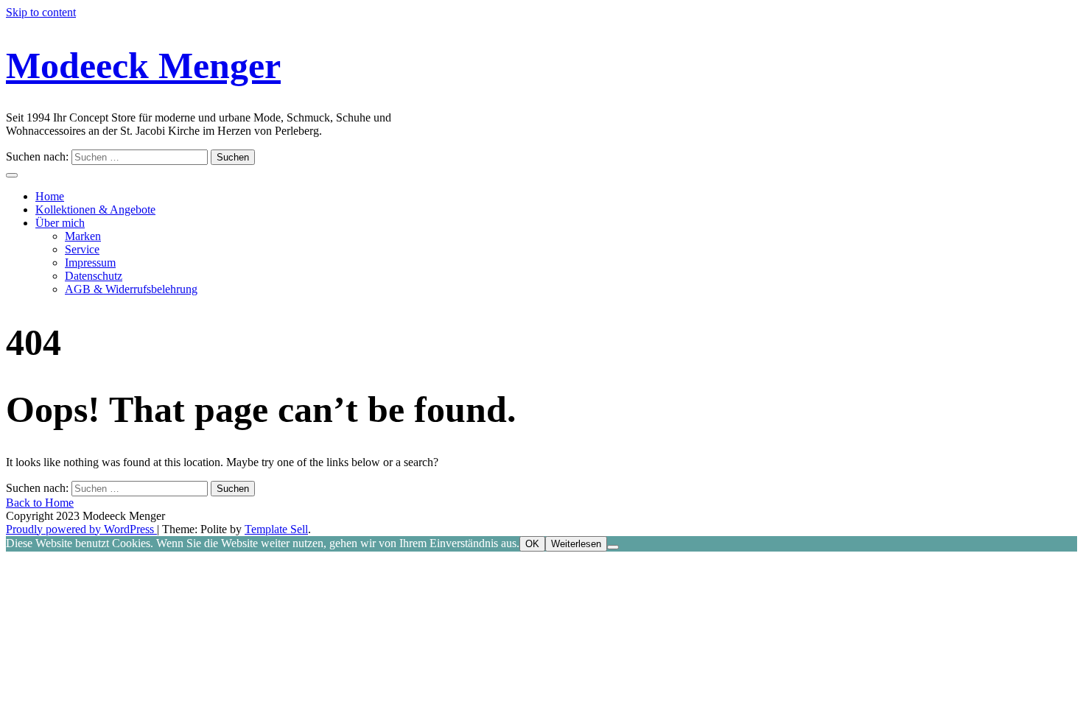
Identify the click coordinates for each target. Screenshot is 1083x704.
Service (82, 249)
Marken (83, 236)
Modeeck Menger (143, 65)
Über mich (60, 223)
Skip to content (41, 12)
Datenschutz (93, 276)
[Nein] (613, 547)
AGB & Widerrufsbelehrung (131, 289)
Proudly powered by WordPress (81, 529)
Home (49, 196)
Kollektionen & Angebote (95, 209)
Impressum (90, 262)
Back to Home (40, 502)
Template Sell (276, 529)
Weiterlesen (576, 543)
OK (532, 543)
